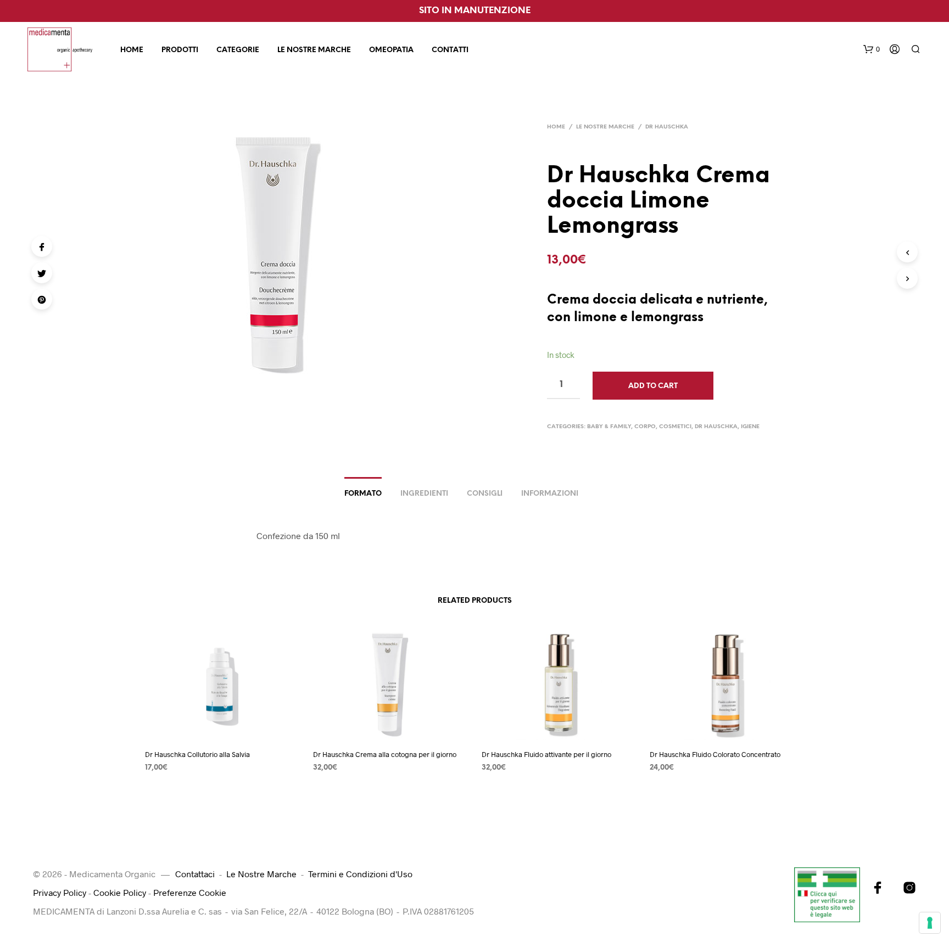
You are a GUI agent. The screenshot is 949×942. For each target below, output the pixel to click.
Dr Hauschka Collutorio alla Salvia (197, 754)
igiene (750, 427)
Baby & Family (609, 427)
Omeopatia (391, 50)
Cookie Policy (119, 892)
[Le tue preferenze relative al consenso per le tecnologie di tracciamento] (929, 922)
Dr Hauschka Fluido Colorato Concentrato (715, 754)
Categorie (237, 50)
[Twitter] (41, 272)
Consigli (485, 493)
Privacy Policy (59, 892)
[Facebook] (41, 246)
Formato (363, 493)
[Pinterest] (41, 299)
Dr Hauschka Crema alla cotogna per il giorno (384, 754)
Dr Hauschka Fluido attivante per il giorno (546, 754)
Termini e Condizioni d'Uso (360, 873)
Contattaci (195, 873)
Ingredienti (424, 493)
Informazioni (549, 493)
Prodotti (179, 50)
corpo (645, 427)
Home (131, 50)
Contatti (450, 50)
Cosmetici (675, 427)
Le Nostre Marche (314, 50)
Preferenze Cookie (189, 892)
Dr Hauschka (666, 127)
